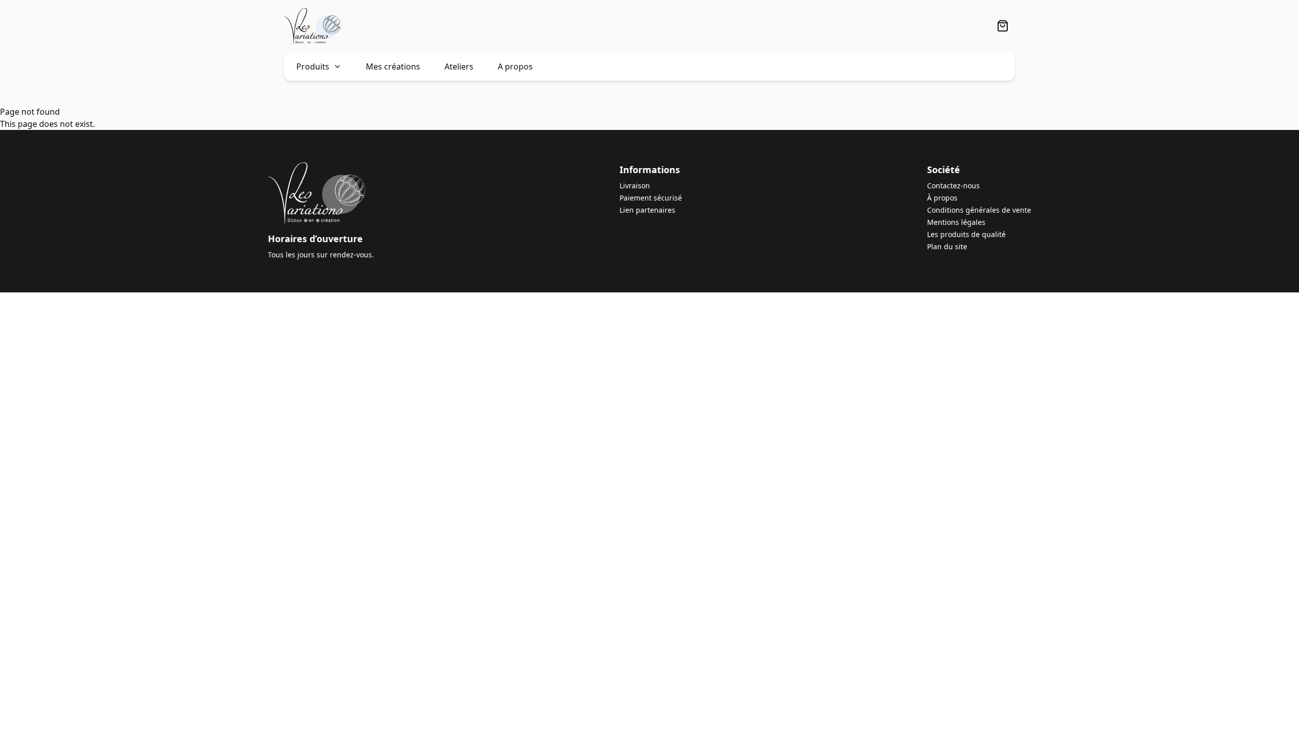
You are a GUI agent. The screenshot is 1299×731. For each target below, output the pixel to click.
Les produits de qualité (966, 234)
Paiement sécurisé (651, 198)
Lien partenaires (647, 210)
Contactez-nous (953, 185)
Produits (312, 66)
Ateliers (459, 66)
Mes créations (393, 66)
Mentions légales (956, 222)
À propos (942, 198)
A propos (515, 66)
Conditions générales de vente (979, 210)
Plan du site (947, 246)
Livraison (635, 185)
